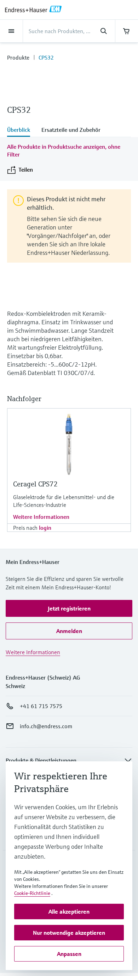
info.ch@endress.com (46, 726)
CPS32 (46, 57)
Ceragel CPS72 (35, 484)
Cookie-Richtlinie (32, 893)
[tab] (21, 130)
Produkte (18, 57)
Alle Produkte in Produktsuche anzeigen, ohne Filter (63, 150)
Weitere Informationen (41, 516)
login (45, 527)
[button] (69, 608)
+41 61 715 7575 (41, 706)
